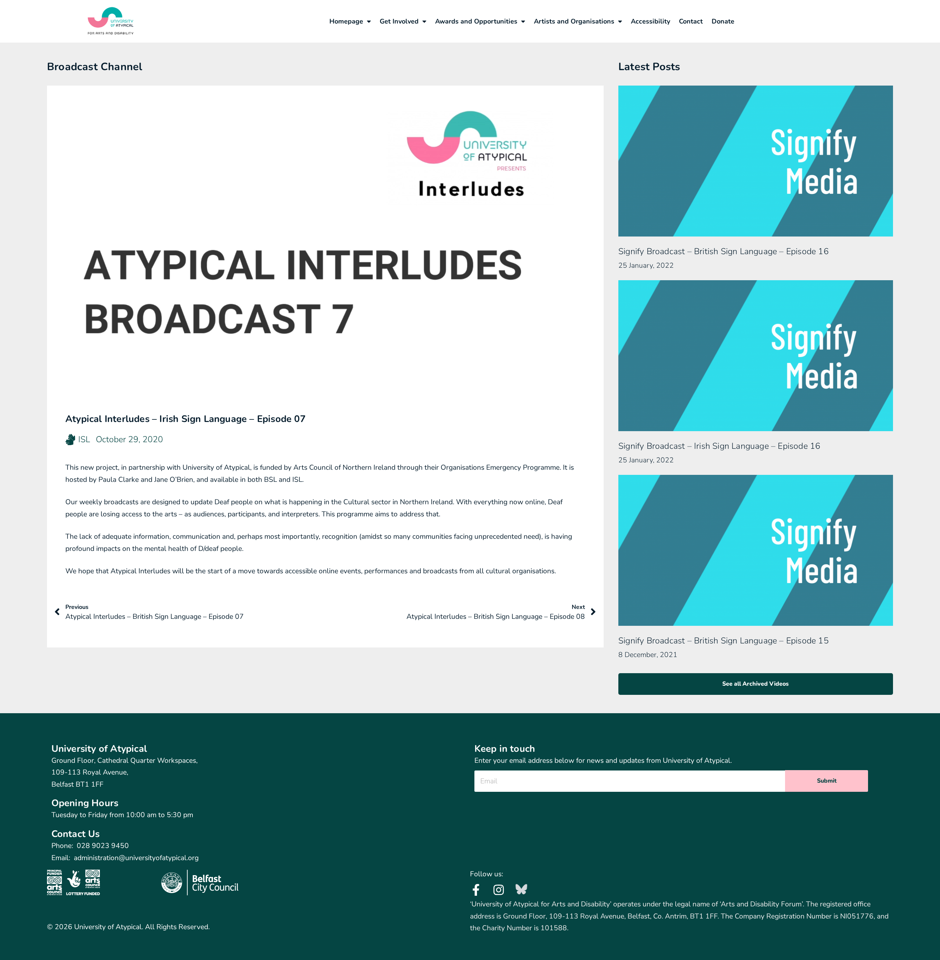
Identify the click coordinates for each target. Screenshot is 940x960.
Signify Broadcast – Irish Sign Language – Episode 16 (719, 446)
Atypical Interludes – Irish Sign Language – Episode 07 (185, 418)
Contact (691, 21)
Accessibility (650, 21)
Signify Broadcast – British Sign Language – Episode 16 (723, 251)
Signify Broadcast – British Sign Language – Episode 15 (723, 640)
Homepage (346, 21)
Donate (723, 21)
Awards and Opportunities (476, 21)
